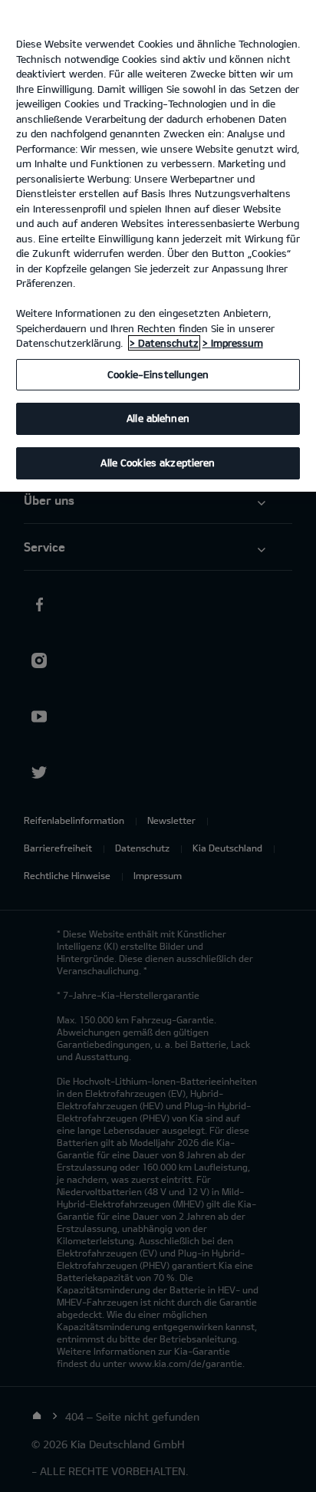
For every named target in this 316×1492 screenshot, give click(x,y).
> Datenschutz (164, 343)
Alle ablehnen (158, 418)
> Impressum (232, 343)
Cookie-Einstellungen (158, 374)
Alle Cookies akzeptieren (157, 462)
